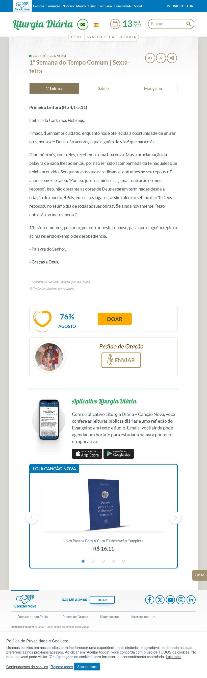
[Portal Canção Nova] (22, 6)
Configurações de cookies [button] (27, 666)
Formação (53, 6)
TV (168, 6)
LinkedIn (191, 600)
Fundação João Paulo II (33, 617)
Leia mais (173, 656)
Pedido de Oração (75, 617)
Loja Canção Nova (54, 468)
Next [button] (175, 517)
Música (81, 6)
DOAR (102, 600)
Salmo (103, 88)
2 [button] (93, 561)
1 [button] (83, 561)
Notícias (68, 6)
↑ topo (199, 575)
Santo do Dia (101, 37)
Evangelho (153, 88)
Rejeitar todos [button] (61, 666)
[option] (103, 518)
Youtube (170, 600)
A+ (150, 58)
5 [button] (123, 561)
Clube (92, 6)
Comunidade (123, 6)
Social (138, 6)
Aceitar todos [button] (87, 666)
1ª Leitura (54, 88)
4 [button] (113, 561)
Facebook (150, 600)
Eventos (38, 6)
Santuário (105, 6)
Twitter (160, 600)
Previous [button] (31, 517)
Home (76, 37)
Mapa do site (109, 617)
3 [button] (103, 561)
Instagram (181, 600)
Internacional (140, 617)
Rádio (178, 6)
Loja (189, 6)
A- (161, 58)
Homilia (128, 37)
